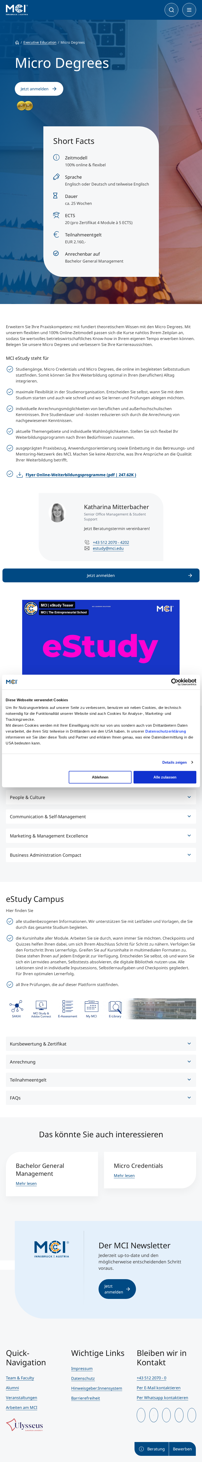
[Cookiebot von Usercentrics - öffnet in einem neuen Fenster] (174, 682)
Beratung (156, 1449)
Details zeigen (174, 762)
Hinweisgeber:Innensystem (96, 1388)
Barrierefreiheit (85, 1398)
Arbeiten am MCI (21, 1407)
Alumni (12, 1387)
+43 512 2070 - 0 (151, 1378)
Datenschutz (83, 1378)
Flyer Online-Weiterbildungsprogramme (81, 474)
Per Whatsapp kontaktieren (162, 1397)
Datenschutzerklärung (165, 731)
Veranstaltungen (21, 1397)
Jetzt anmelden (35, 89)
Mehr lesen (26, 1183)
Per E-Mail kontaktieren (159, 1387)
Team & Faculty (20, 1378)
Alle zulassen (164, 777)
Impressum (82, 1368)
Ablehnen (100, 777)
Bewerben (182, 1449)
